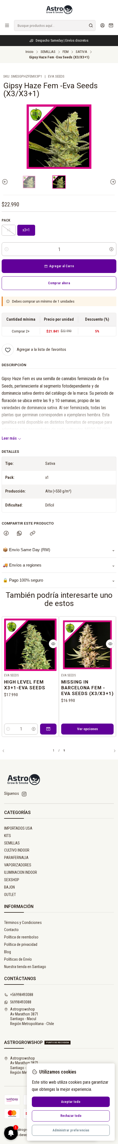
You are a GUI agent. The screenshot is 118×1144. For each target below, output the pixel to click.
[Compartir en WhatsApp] (19, 534)
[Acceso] (102, 25)
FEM (66, 52)
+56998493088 (21, 994)
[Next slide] (112, 182)
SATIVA (81, 52)
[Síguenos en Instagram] (24, 794)
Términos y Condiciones (23, 922)
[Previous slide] (6, 182)
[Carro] (111, 25)
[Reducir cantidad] (6, 249)
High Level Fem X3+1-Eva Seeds (24, 684)
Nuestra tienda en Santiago (25, 966)
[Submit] (90, 25)
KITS (7, 835)
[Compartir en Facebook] (6, 534)
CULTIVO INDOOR (16, 850)
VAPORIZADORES (17, 865)
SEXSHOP (11, 880)
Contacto (11, 929)
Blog (7, 952)
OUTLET (10, 894)
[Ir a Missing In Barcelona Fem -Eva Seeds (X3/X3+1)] (87, 645)
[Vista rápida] (53, 643)
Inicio (29, 52)
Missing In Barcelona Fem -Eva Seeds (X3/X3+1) (87, 687)
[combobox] (54, 25)
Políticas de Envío (18, 959)
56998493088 (20, 1002)
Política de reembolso (21, 937)
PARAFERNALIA (16, 857)
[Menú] (7, 25)
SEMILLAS (48, 52)
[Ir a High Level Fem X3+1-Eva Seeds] (30, 645)
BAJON (9, 887)
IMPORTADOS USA (18, 828)
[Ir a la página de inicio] (59, 9)
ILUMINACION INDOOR (20, 872)
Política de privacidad (20, 944)
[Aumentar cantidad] (111, 249)
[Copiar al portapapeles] (32, 534)
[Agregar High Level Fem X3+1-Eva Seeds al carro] (48, 729)
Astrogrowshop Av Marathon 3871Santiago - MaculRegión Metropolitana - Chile (32, 1016)
